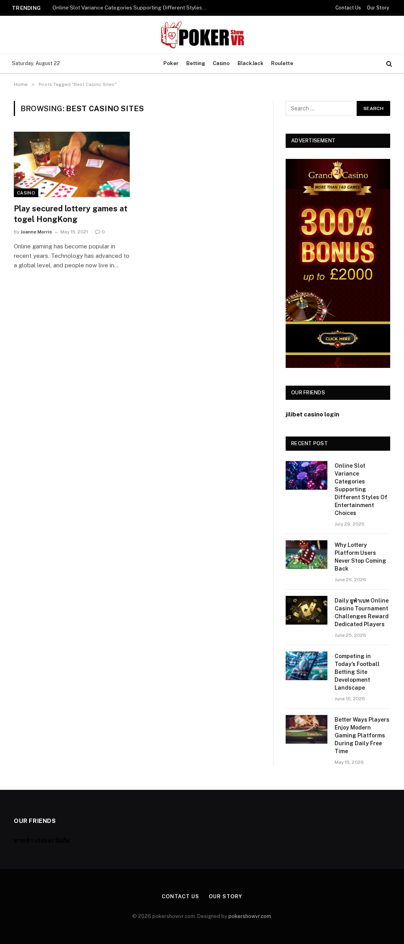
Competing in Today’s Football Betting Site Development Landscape (357, 672)
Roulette (282, 63)
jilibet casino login (312, 414)
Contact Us (348, 8)
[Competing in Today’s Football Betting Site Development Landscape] (306, 665)
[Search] (388, 64)
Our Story (378, 8)
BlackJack (251, 63)
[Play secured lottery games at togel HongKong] (72, 164)
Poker (171, 63)
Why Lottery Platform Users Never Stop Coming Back (118, 7)
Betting (195, 63)
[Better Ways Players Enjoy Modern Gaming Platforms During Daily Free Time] (306, 729)
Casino (221, 63)
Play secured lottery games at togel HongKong (70, 214)
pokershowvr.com (249, 916)
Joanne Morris (36, 232)
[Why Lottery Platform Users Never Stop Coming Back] (306, 554)
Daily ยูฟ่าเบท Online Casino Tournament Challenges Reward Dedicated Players (362, 612)
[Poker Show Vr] (202, 35)
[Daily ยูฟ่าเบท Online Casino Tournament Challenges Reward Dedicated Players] (306, 610)
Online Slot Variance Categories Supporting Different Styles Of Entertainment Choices (361, 489)
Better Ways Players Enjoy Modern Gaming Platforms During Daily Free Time (362, 735)
